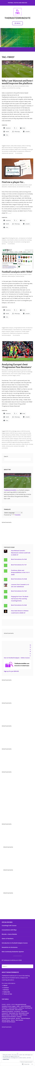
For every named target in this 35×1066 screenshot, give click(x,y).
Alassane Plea (27, 433)
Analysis (8, 145)
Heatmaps (24, 147)
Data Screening (26, 145)
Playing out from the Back (9, 1016)
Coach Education (13, 1008)
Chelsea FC (5, 1008)
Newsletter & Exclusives (10, 947)
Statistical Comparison (16, 333)
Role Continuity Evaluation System (13, 951)
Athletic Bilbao (15, 435)
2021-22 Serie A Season (16, 433)
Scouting (23, 149)
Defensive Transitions (7, 1011)
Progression (22, 440)
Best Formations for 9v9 (19, 559)
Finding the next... (13, 238)
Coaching (10, 371)
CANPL (18, 1006)
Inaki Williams (27, 436)
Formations (17, 1011)
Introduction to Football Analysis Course (15, 943)
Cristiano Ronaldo (9, 1009)
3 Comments (18, 153)
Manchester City (17, 329)
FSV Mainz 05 (19, 436)
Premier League (12, 375)
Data (12, 145)
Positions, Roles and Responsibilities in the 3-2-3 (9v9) (20, 572)
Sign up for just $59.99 (11, 671)
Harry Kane (24, 1011)
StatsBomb (5, 153)
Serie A (18, 375)
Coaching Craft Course (9, 925)
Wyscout (11, 153)
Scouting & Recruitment (13, 242)
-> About (4, 985)
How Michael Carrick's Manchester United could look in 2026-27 (20, 553)
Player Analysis (6, 331)
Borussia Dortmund (20, 1004)
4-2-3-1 (9, 1004)
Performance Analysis (8, 149)
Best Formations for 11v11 (19, 591)
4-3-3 (13, 1004)
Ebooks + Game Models (9, 934)
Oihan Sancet (22, 438)
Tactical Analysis (6, 335)
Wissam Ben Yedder (19, 446)
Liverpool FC (5, 1013)
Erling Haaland (18, 327)
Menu (18, 23)
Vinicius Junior (10, 446)
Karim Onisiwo (5, 438)
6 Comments (16, 335)
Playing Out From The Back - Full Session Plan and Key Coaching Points (20, 599)
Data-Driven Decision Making (9, 147)
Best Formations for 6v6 (19, 605)
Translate (17, 515)
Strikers (18, 1018)
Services (6, 989)
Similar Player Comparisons (16, 151)
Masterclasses (12, 186)
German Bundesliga (26, 371)
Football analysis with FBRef (17, 271)
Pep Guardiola (14, 1014)
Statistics (26, 333)
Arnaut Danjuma (6, 435)
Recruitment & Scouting (13, 88)
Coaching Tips (28, 1008)
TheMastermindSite (17, 18)
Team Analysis (19, 1020)
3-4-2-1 (4, 1004)
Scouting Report (25, 242)
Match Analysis (6, 1014)
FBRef (19, 147)
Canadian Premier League (9, 1006)
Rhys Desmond (16, 86)
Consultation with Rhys (9, 930)
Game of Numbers (7, 938)
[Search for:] (17, 966)
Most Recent (14, 373)
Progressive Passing (16, 442)
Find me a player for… (13, 182)
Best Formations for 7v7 (19, 565)
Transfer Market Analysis (8, 1021)
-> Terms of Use (7, 994)
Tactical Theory (6, 1020)
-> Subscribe (6, 992)
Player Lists (18, 149)
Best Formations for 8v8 (19, 579)
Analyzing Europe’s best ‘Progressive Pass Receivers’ (17, 365)
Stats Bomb (25, 444)
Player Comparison (16, 331)
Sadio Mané (12, 444)
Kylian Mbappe (14, 438)
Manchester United (12, 240)
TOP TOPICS (5, 999)
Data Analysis (18, 145)
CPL (3, 1009)
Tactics (4, 243)
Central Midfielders (26, 1006)
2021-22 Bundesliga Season (13, 431)
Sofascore (27, 151)
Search (6, 456)
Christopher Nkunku (25, 435)
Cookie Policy (6, 1059)
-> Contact (5, 987)
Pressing (19, 1016)
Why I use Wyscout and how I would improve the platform (17, 82)
